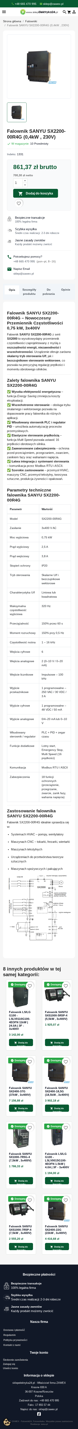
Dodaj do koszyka (35, 193)
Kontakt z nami (11, 1345)
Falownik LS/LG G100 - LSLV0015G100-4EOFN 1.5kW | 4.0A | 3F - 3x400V (57, 1160)
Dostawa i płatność (14, 1330)
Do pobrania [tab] (49, 291)
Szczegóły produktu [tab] (29, 291)
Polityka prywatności (15, 1340)
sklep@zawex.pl (23, 273)
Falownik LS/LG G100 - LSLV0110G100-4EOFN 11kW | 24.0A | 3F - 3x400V (20, 1020)
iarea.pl (44, 1424)
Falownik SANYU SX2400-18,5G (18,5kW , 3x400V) (57, 1091)
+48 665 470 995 (34, 261)
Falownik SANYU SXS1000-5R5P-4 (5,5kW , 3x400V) (56, 1015)
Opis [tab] (12, 289)
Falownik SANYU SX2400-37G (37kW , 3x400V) (20, 1091)
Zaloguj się (9, 1364)
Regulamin (9, 1335)
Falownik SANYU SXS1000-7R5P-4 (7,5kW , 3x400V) (20, 1230)
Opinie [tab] (65, 289)
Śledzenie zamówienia (15, 1360)
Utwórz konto (10, 1368)
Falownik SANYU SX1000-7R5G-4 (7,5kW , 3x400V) (20, 1157)
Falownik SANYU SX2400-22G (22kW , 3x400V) (56, 1230)
